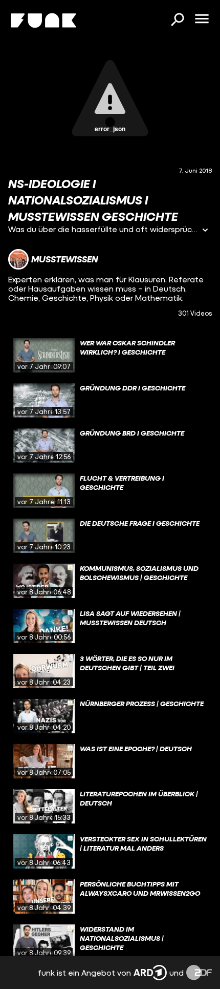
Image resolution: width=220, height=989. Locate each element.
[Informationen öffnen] (205, 230)
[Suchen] (177, 20)
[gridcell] (110, 355)
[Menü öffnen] (201, 19)
